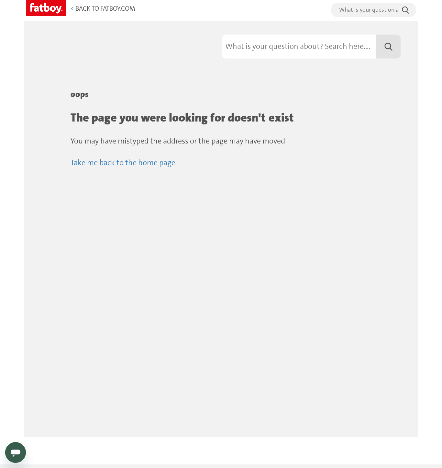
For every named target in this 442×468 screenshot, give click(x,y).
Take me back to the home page (123, 163)
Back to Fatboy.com (103, 9)
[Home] (46, 7)
